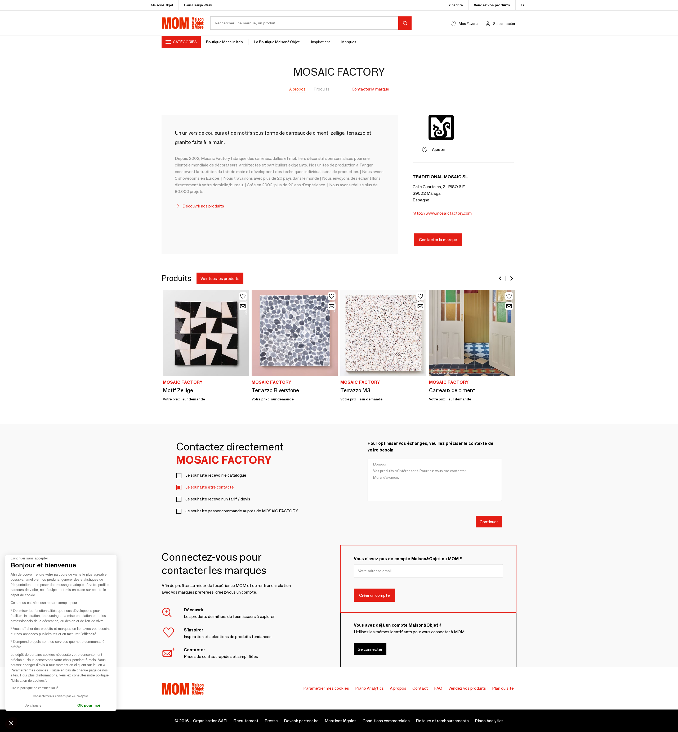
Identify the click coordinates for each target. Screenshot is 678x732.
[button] (11, 723)
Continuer (489, 521)
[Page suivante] (511, 278)
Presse (271, 720)
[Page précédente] (500, 278)
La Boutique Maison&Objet (277, 41)
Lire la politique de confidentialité (34, 688)
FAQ (438, 688)
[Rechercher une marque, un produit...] (405, 23)
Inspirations (321, 41)
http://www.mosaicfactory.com (442, 213)
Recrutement (245, 720)
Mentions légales (340, 720)
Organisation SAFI (210, 720)
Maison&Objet (162, 5)
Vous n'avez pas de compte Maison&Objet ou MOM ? (408, 558)
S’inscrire (455, 5)
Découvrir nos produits (203, 206)
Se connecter (504, 23)
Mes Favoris (468, 23)
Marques (348, 41)
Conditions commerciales (386, 720)
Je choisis (33, 705)
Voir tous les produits (219, 278)
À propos (297, 89)
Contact (420, 688)
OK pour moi (88, 705)
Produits (321, 89)
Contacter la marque (370, 89)
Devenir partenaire (301, 720)
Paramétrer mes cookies (326, 688)
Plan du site (503, 688)
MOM (183, 23)
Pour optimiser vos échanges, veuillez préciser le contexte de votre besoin (430, 447)
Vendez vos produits (492, 5)
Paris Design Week (198, 5)
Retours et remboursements (442, 720)
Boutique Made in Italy (224, 41)
